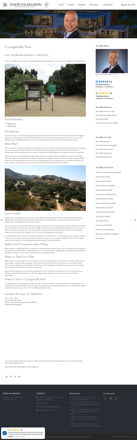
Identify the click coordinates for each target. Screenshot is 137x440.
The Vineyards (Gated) (104, 225)
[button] (45, 427)
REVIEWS (71, 5)
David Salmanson (59, 361)
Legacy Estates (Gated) (104, 190)
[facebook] (105, 398)
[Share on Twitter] (10, 376)
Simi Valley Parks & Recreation (22, 55)
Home (7, 55)
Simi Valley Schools (102, 142)
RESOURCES (94, 5)
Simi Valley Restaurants (104, 153)
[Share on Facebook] (6, 376)
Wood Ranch (100, 238)
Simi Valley (46, 61)
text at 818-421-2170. (17, 363)
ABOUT (61, 5)
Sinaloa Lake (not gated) (104, 208)
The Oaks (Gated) (102, 221)
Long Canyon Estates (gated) (106, 194)
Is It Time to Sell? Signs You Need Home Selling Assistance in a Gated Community (84, 404)
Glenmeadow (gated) (103, 181)
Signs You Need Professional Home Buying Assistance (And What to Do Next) (84, 411)
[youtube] (111, 398)
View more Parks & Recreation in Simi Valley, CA (21, 367)
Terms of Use (129, 437)
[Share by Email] (19, 376)
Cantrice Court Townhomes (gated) (108, 172)
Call (6, 363)
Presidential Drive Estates (104, 199)
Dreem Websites (84, 437)
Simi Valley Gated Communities (107, 123)
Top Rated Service (102, 84)
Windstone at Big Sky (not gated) (107, 234)
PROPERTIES (82, 5)
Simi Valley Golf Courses (104, 149)
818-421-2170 (129, 5)
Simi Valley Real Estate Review (106, 115)
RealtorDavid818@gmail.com (50, 407)
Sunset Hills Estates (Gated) (105, 212)
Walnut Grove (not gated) (105, 230)
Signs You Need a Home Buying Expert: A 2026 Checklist (84, 398)
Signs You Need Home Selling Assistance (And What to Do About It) (86, 425)
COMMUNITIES (107, 5)
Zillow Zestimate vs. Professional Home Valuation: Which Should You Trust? (84, 419)
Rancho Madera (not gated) (105, 203)
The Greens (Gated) (103, 216)
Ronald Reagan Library (104, 157)
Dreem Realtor (61, 437)
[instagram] (116, 398)
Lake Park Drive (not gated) (105, 186)
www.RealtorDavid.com (47, 410)
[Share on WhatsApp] (15, 376)
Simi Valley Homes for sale (105, 111)
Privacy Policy (118, 437)
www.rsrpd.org (16, 305)
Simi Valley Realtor (102, 119)
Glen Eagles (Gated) (103, 177)
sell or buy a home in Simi (28, 361)
